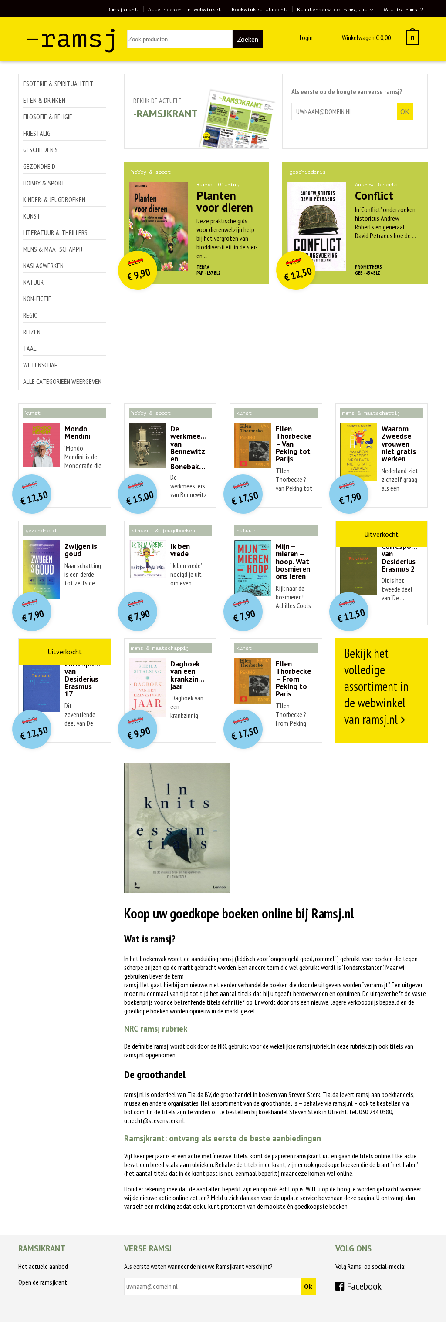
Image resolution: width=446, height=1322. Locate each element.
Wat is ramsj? (403, 10)
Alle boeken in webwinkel (184, 10)
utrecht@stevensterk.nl (154, 1120)
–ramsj (72, 38)
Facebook (363, 1286)
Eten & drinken (44, 100)
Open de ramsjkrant (42, 1282)
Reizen (32, 331)
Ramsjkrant (122, 10)
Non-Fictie (37, 298)
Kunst (32, 216)
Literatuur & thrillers (55, 232)
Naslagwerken (43, 265)
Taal (29, 348)
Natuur (33, 282)
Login (306, 37)
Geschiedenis (40, 149)
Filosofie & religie (47, 116)
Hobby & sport (44, 182)
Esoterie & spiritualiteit (58, 83)
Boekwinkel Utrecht (259, 10)
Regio (30, 315)
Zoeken (247, 39)
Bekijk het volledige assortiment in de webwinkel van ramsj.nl (376, 686)
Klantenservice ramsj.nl (332, 10)
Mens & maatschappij (52, 249)
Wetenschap (40, 364)
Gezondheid (39, 166)
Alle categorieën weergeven (62, 381)
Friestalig (37, 133)
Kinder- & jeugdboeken (54, 199)
